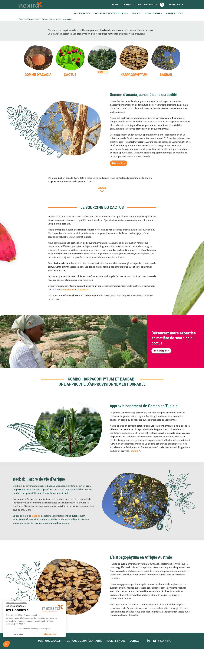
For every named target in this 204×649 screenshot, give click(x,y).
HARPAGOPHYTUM (134, 75)
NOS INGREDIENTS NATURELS (111, 13)
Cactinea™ (83, 289)
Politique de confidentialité (83, 640)
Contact (128, 4)
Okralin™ (135, 450)
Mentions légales (49, 640)
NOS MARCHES (81, 13)
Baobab (36, 515)
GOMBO (102, 72)
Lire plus (102, 187)
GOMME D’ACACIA (38, 75)
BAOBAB (166, 75)
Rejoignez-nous (148, 4)
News (115, 4)
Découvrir (117, 163)
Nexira (136, 13)
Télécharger (160, 350)
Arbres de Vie (174, 13)
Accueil (22, 19)
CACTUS (70, 75)
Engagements (153, 13)
